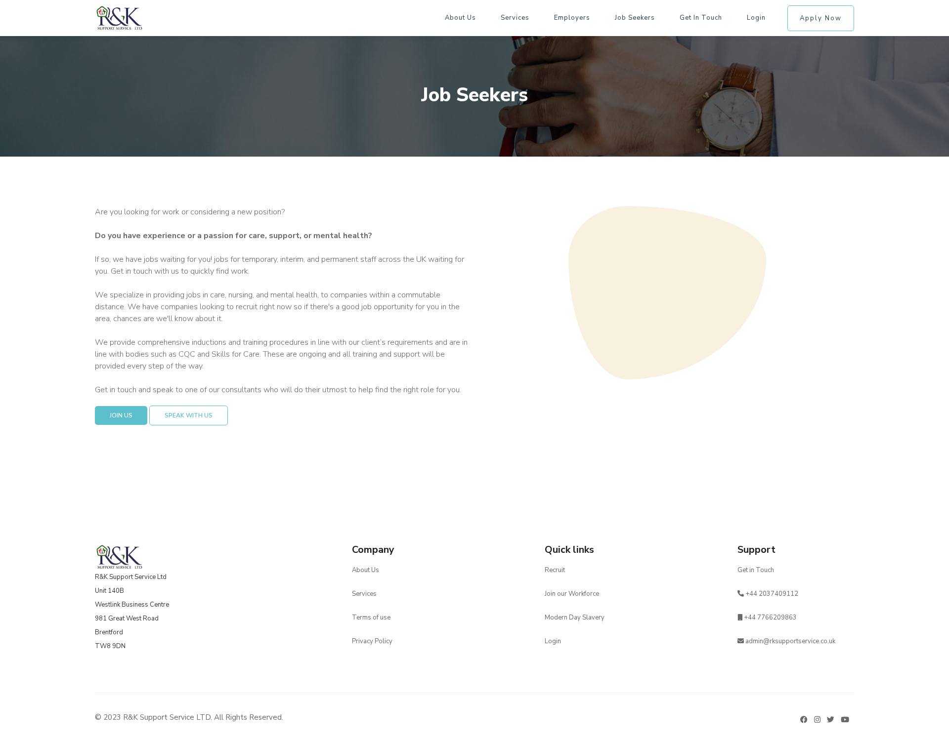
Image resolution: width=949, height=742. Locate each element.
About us (460, 17)
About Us (365, 570)
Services (515, 17)
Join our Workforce (572, 593)
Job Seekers (635, 17)
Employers (572, 17)
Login (756, 17)
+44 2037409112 (771, 593)
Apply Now (821, 18)
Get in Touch (755, 570)
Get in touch (701, 17)
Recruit (555, 570)
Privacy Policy (372, 641)
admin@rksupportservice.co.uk (790, 641)
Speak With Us (189, 415)
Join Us (121, 415)
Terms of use (371, 617)
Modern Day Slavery (574, 617)
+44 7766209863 (769, 617)
